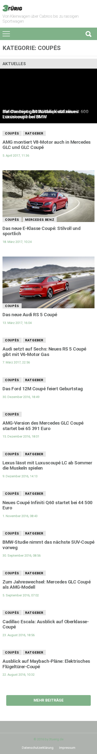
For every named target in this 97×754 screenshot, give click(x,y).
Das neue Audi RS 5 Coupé (29, 314)
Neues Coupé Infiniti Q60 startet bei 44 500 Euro (47, 505)
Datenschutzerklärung (37, 748)
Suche (88, 34)
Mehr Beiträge (49, 700)
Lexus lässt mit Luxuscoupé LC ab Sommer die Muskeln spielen (47, 465)
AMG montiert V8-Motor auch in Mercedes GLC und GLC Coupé (46, 144)
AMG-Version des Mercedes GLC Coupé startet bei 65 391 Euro (43, 425)
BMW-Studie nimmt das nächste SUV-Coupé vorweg (48, 544)
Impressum (67, 748)
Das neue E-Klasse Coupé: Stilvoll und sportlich (41, 230)
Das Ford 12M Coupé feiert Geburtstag (42, 389)
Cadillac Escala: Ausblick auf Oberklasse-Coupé (45, 624)
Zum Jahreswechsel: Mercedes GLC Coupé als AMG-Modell (46, 584)
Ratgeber (34, 133)
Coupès (12, 133)
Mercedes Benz (39, 220)
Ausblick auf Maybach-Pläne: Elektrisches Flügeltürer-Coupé (46, 663)
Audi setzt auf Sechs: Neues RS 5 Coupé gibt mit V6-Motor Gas (44, 351)
